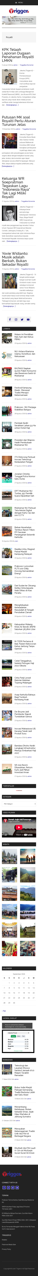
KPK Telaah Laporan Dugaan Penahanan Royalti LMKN (18, 55)
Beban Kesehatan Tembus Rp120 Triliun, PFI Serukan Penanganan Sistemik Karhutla (24, 532)
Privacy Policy (6, 1249)
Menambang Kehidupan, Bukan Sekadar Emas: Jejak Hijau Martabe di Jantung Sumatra (24, 1112)
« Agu (4, 1011)
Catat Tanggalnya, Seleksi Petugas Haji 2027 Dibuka (24, 663)
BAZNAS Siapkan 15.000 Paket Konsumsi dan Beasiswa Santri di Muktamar (25, 372)
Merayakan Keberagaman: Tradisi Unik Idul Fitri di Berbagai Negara (24, 1132)
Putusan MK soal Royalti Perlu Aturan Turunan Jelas (19, 121)
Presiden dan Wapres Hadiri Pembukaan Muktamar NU (24, 442)
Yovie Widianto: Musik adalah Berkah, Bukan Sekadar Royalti (15, 259)
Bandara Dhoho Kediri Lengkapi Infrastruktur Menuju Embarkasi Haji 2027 (25, 749)
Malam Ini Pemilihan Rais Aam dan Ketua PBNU (23, 337)
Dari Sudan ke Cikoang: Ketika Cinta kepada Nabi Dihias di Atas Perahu (25, 589)
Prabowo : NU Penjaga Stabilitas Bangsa (25, 408)
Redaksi (4, 1240)
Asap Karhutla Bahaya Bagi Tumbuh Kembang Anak (24, 697)
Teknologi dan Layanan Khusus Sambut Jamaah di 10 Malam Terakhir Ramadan (24, 1070)
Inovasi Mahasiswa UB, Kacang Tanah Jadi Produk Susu (25, 731)
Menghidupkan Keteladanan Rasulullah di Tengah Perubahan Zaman (24, 609)
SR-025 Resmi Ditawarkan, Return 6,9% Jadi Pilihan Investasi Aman (23, 769)
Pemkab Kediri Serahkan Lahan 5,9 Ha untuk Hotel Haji (25, 425)
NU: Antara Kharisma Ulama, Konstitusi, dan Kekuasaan (24, 354)
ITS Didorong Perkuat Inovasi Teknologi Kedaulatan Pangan (24, 459)
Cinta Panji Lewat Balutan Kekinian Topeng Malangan (23, 680)
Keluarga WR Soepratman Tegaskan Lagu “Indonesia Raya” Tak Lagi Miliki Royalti (16, 187)
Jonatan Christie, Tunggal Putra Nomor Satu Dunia (24, 476)
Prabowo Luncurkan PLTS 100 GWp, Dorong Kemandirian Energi (24, 570)
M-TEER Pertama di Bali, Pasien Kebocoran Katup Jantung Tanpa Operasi (25, 645)
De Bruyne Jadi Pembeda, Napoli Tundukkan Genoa (23, 714)
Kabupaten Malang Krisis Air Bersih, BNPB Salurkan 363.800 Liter (24, 626)
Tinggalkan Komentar (27, 65)
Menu (20, 3)
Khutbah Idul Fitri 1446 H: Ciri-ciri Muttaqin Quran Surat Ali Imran (24, 1150)
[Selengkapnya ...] (12, 105)
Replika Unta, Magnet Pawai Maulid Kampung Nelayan (24, 551)
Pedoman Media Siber (9, 1244)
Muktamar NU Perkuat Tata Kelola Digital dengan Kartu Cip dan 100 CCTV (25, 511)
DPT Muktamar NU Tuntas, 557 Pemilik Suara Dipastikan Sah (24, 493)
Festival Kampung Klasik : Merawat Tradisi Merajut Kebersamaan (22, 391)
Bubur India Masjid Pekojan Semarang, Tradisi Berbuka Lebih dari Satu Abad (24, 1091)
